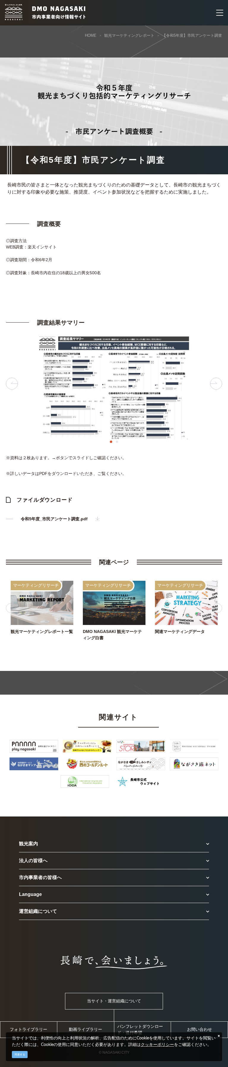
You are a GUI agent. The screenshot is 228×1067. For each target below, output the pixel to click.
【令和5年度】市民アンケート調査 (192, 36)
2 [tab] (117, 442)
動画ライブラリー (85, 1029)
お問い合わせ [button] (199, 1029)
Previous (12, 384)
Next (216, 384)
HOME (90, 36)
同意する (20, 1054)
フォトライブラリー (28, 1029)
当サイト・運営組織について (114, 1001)
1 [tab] (111, 442)
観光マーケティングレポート (129, 36)
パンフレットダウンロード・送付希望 (140, 1029)
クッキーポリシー (157, 1044)
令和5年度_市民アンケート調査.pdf (54, 518)
